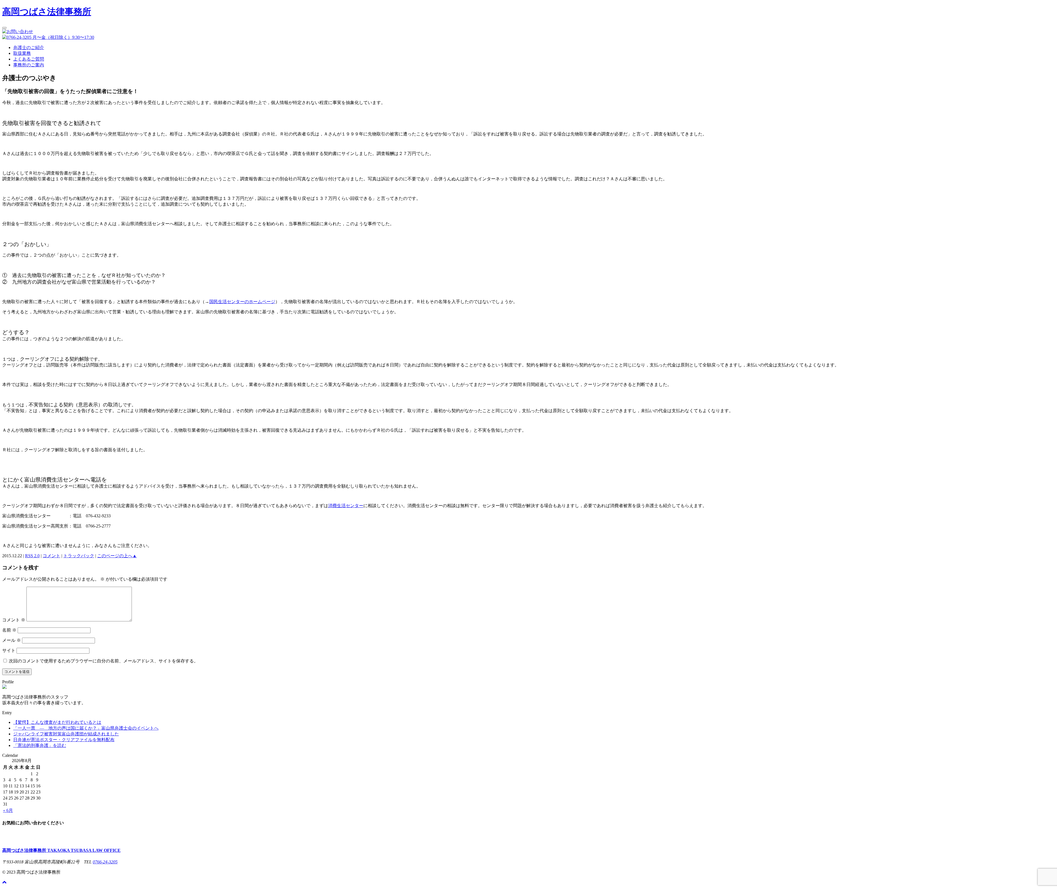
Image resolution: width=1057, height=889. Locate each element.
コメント (51, 555)
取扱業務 (22, 53)
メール (11, 640)
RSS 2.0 (32, 555)
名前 (9, 630)
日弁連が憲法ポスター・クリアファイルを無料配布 (64, 739)
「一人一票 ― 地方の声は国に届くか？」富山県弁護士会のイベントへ (86, 728)
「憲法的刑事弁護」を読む (39, 745)
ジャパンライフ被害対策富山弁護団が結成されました (66, 734)
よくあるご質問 (28, 59)
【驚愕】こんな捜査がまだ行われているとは (57, 722)
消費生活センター (345, 505)
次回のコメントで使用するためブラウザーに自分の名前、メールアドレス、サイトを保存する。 (103, 661)
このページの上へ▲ (117, 555)
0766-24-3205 (105, 862)
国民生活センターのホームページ (242, 301)
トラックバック (78, 555)
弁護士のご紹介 (28, 47)
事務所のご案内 (28, 64)
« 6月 (8, 810)
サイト (8, 650)
